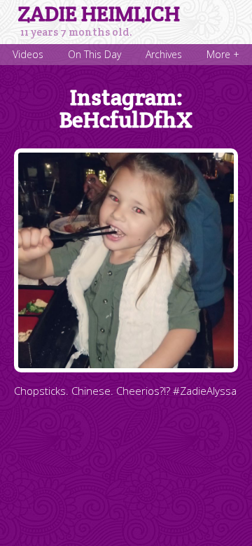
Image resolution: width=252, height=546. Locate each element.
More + (222, 54)
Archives (164, 54)
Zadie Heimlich (99, 14)
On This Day (94, 54)
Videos (28, 54)
